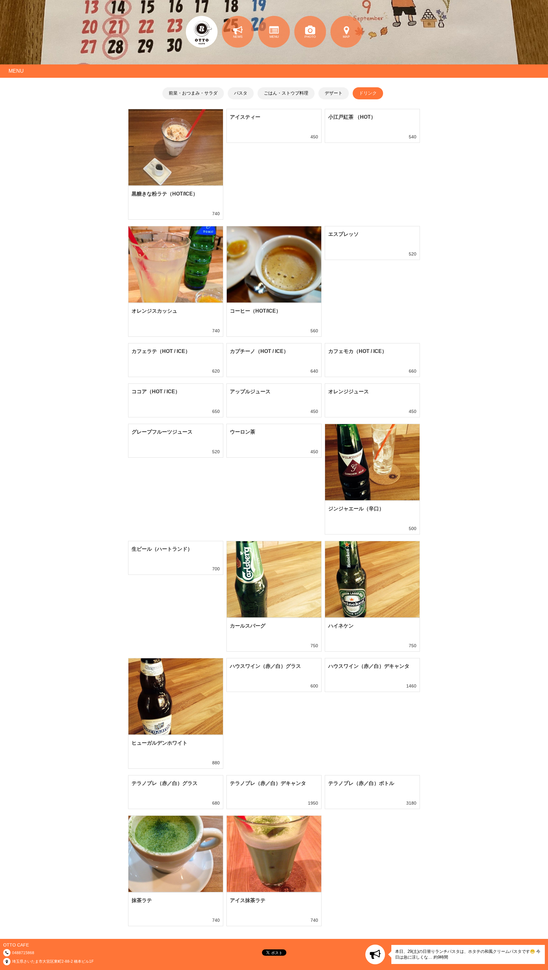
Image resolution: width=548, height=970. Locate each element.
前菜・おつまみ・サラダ (193, 93)
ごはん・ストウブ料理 (286, 93)
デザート (333, 93)
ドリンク (368, 93)
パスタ (240, 93)
